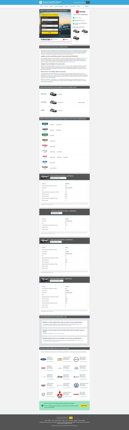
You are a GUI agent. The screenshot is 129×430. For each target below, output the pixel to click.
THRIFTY (66, 325)
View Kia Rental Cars (50, 370)
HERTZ (53, 325)
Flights (46, 6)
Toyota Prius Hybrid (49, 341)
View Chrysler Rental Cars (67, 370)
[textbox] (50, 20)
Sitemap (83, 420)
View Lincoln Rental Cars (67, 387)
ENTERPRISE (83, 58)
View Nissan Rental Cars (83, 361)
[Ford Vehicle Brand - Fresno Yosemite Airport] (43, 359)
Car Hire (51, 6)
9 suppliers (83, 20)
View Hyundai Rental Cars (84, 370)
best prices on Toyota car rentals (58, 333)
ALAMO (52, 74)
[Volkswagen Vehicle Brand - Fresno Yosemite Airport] (76, 386)
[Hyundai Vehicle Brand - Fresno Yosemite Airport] (76, 368)
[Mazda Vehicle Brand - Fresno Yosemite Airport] (43, 394)
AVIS (63, 325)
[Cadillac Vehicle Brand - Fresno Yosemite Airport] (43, 385)
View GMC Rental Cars (83, 396)
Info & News (72, 6)
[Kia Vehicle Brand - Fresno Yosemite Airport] (43, 368)
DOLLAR (56, 325)
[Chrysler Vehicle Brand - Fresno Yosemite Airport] (60, 368)
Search (49, 32)
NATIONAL (48, 74)
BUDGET (60, 325)
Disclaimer (75, 420)
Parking (66, 6)
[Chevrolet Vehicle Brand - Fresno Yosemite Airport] (60, 359)
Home (41, 6)
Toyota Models (78, 17)
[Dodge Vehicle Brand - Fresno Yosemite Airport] (43, 377)
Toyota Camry (77, 340)
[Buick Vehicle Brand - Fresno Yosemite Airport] (76, 377)
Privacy (79, 420)
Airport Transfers (59, 6)
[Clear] (57, 20)
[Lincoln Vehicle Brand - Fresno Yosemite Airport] (60, 385)
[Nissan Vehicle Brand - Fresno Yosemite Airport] (76, 359)
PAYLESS (69, 325)
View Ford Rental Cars (50, 361)
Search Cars (84, 405)
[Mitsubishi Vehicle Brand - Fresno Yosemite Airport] (60, 394)
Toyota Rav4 (56, 341)
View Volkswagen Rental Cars (84, 387)
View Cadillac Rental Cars (51, 387)
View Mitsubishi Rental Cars (67, 396)
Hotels (78, 6)
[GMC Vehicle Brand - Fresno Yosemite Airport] (76, 394)
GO (87, 2)
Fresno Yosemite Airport (52, 2)
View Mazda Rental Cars (50, 396)
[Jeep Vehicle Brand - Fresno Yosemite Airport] (60, 376)
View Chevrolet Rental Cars (67, 361)
